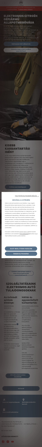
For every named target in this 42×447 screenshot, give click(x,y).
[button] (27, 196)
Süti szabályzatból (24, 233)
